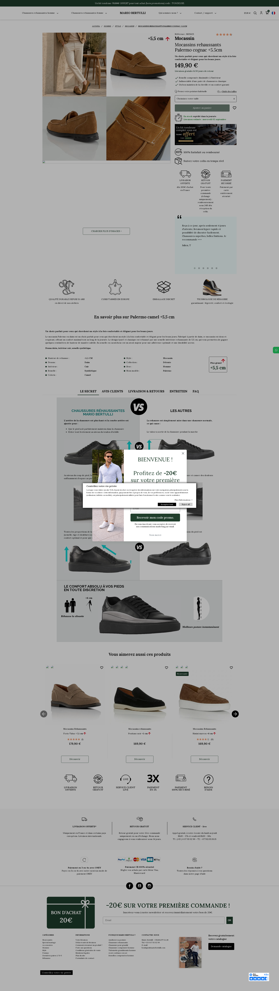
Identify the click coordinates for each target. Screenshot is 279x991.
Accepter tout (167, 504)
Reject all (186, 504)
